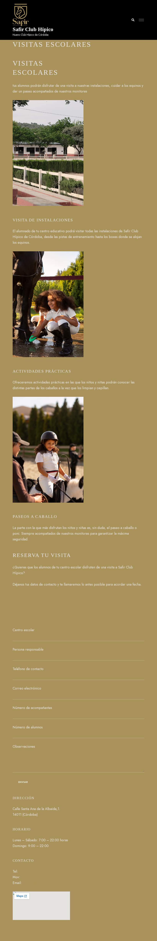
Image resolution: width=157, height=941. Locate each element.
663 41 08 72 (30, 877)
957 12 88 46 (28, 871)
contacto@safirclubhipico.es (43, 882)
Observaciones (24, 746)
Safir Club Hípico (33, 29)
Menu (140, 20)
